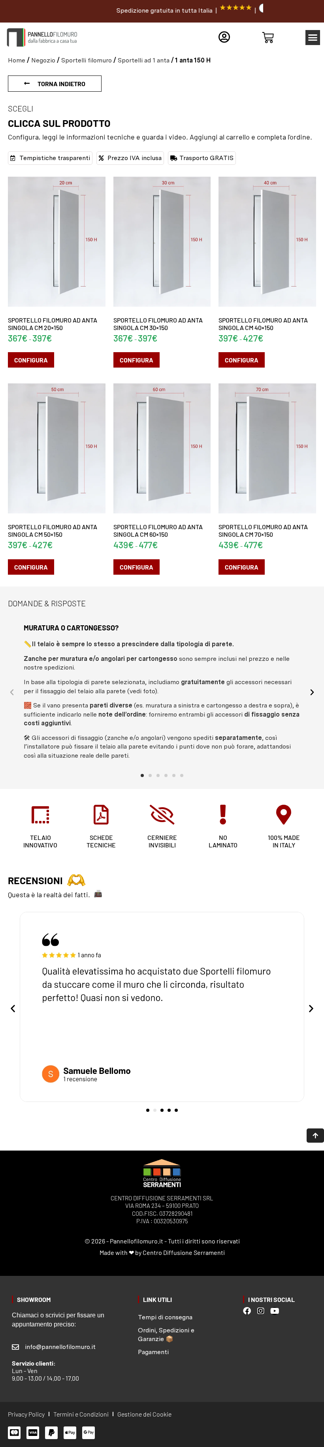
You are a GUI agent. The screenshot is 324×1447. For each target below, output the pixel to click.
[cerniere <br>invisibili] (162, 814)
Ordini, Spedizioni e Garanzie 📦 (166, 1334)
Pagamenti (153, 1352)
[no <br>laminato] (223, 814)
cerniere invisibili (162, 841)
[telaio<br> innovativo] (40, 814)
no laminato (223, 841)
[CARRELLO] (268, 37)
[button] (312, 37)
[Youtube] (275, 1311)
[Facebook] (247, 1311)
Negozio (43, 60)
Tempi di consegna (165, 1317)
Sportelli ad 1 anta (144, 60)
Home (16, 60)
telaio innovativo (40, 841)
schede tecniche (101, 841)
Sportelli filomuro (86, 60)
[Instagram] (261, 1311)
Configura (31, 360)
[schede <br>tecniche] (101, 814)
